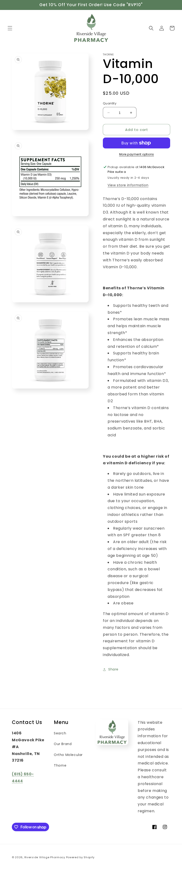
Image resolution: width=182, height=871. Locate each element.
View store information (128, 185)
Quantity (109, 103)
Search (60, 733)
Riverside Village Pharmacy (44, 857)
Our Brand (63, 743)
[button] (10, 28)
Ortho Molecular (68, 754)
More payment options (136, 154)
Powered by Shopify (80, 857)
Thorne (60, 765)
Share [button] (113, 669)
